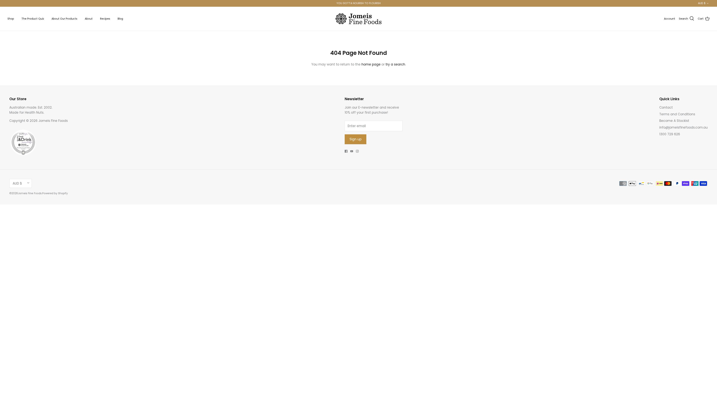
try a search (395, 64)
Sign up (355, 139)
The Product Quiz (32, 19)
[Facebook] (346, 151)
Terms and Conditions (677, 114)
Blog (120, 19)
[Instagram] (357, 151)
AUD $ (701, 3)
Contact (666, 107)
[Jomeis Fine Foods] (358, 18)
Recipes (105, 19)
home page (371, 64)
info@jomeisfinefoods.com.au (683, 127)
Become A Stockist (674, 120)
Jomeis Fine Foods (30, 193)
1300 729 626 (669, 134)
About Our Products (64, 19)
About (89, 19)
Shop (10, 19)
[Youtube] (351, 151)
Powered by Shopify (55, 193)
